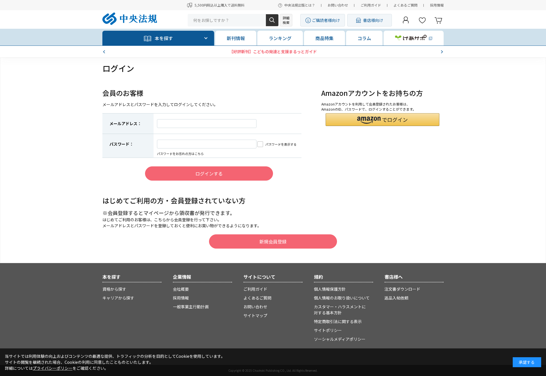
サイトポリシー (328, 330)
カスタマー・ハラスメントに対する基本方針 (340, 309)
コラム (364, 38)
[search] (272, 20)
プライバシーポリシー (53, 368)
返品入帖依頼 (396, 298)
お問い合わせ (338, 5)
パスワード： (121, 144)
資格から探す (114, 289)
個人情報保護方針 (330, 289)
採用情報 (437, 5)
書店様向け (373, 20)
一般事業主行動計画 (191, 306)
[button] (104, 51)
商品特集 (324, 38)
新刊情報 (236, 38)
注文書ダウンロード (402, 289)
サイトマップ (255, 315)
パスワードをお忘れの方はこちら (180, 153)
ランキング (280, 38)
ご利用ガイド (371, 5)
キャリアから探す (118, 298)
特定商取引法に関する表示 (338, 321)
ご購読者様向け (326, 20)
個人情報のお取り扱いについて (342, 298)
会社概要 (181, 289)
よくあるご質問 (405, 5)
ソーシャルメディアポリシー (339, 339)
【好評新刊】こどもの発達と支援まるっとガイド (273, 51)
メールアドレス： (125, 123)
